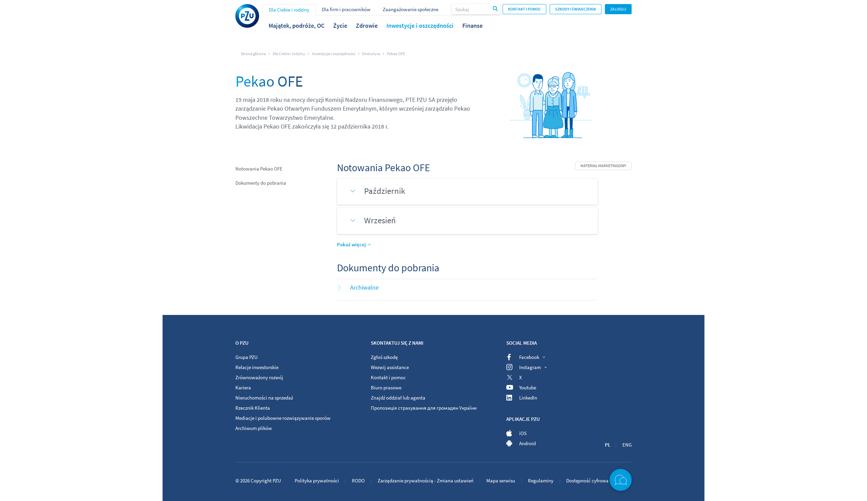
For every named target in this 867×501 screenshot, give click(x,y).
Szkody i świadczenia (575, 9)
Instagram (530, 367)
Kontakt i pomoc (524, 9)
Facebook (529, 357)
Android (527, 443)
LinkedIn (528, 397)
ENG (627, 444)
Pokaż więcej (351, 244)
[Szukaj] (496, 9)
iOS (523, 433)
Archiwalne (364, 287)
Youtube (527, 387)
